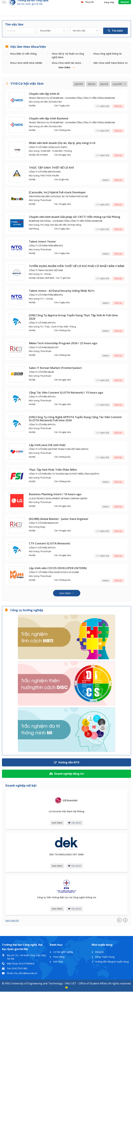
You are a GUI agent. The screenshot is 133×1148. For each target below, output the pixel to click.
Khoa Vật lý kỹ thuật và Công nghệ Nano (68, 55)
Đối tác (91, 84)
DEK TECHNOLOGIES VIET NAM (66, 854)
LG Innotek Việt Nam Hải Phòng (66, 811)
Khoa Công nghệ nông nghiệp (26, 62)
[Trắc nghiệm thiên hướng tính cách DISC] (66, 683)
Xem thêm (57, 823)
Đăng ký (99, 951)
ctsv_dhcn (19, 973)
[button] (66, 67)
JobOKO (79, 84)
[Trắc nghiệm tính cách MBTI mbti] (66, 637)
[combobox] (52, 31)
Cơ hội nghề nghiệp (63, 951)
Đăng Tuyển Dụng (104, 956)
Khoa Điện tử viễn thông (23, 53)
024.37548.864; (27, 963)
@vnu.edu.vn (30, 973)
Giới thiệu (58, 961)
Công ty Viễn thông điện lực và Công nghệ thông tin (66, 897)
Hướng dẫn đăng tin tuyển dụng (112, 961)
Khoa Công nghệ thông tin (107, 53)
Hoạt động (58, 956)
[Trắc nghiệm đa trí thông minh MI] (66, 729)
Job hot (104, 84)
